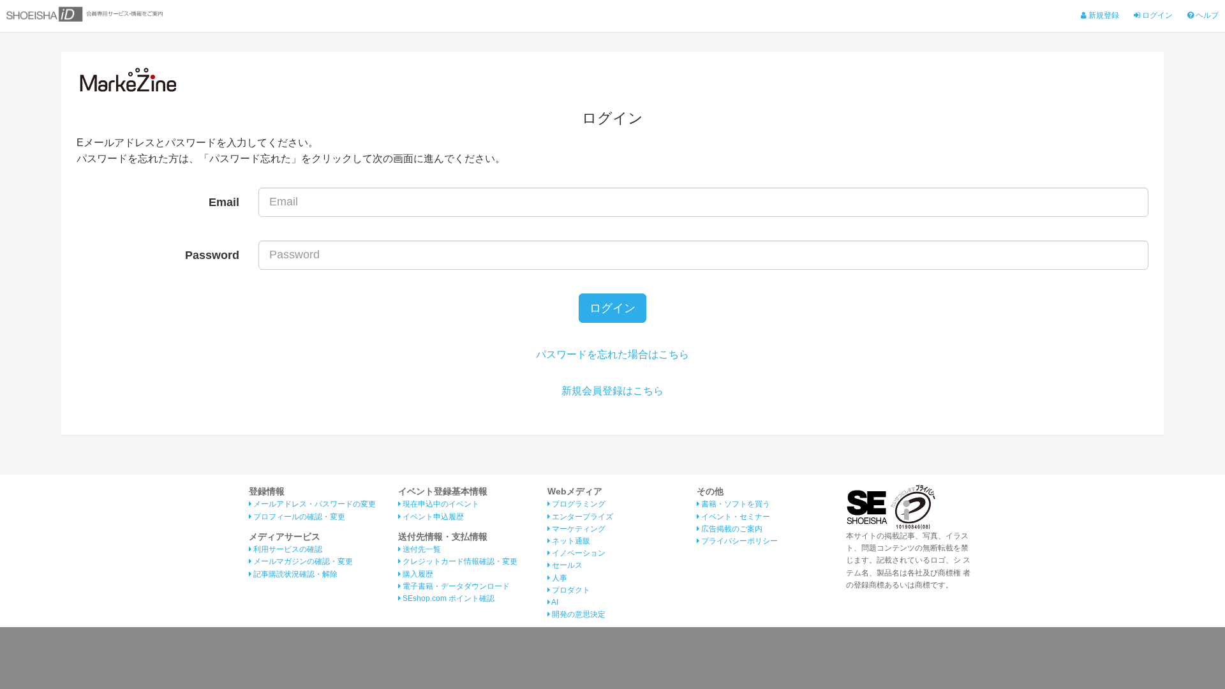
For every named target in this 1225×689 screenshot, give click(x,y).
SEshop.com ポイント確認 (447, 598)
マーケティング (577, 528)
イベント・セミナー (734, 516)
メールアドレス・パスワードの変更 (313, 504)
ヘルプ (1206, 15)
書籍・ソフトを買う (734, 504)
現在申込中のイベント (440, 504)
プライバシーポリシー (738, 541)
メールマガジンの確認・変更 (302, 561)
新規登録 (1103, 15)
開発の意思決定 (577, 614)
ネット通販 (570, 541)
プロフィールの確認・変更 (298, 516)
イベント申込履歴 (432, 516)
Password (212, 255)
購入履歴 (417, 574)
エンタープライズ (581, 516)
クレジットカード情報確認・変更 (459, 561)
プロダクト (570, 590)
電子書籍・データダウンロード (455, 586)
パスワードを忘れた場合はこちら (612, 354)
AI (554, 602)
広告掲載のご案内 (730, 528)
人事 (558, 578)
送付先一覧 (421, 549)
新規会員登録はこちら (612, 390)
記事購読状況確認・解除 (294, 574)
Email (224, 202)
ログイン (1156, 15)
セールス (566, 565)
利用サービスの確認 (286, 549)
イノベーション (577, 553)
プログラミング (577, 504)
